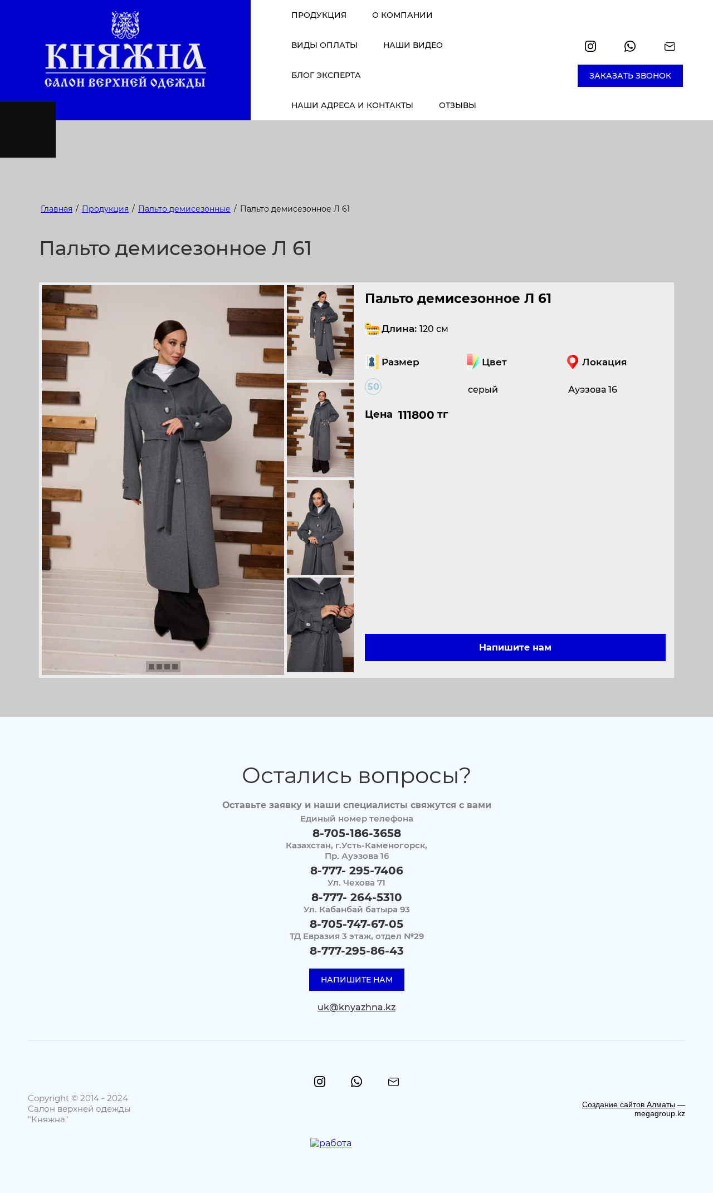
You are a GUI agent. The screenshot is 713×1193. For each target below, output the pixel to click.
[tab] (151, 666)
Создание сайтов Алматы (628, 1104)
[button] (630, 76)
